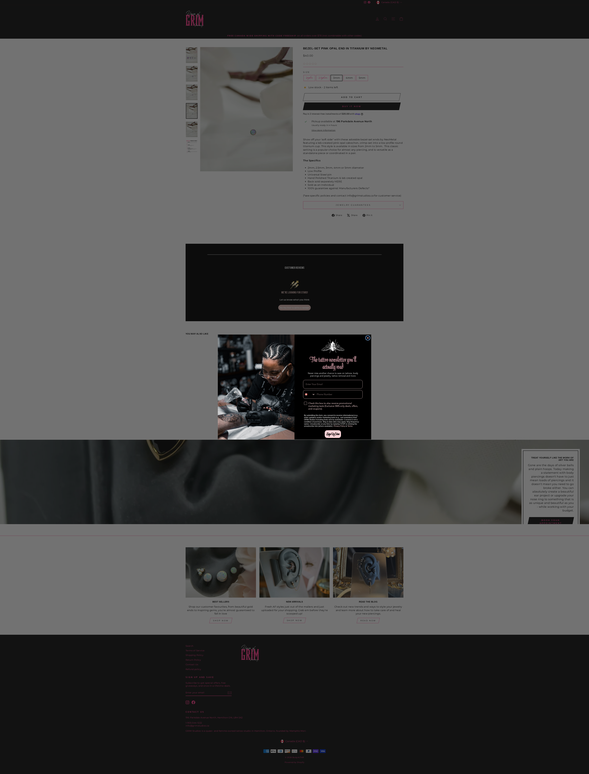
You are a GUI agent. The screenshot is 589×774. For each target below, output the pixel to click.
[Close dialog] (368, 338)
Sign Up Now (332, 434)
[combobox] (309, 394)
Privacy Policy (339, 426)
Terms (349, 426)
